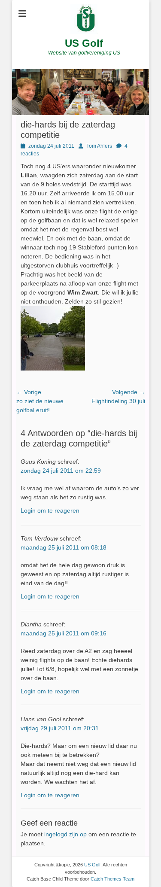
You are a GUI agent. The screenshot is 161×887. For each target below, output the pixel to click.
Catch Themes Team (112, 878)
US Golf (84, 43)
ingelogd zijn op (65, 834)
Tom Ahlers (99, 146)
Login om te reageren (50, 510)
